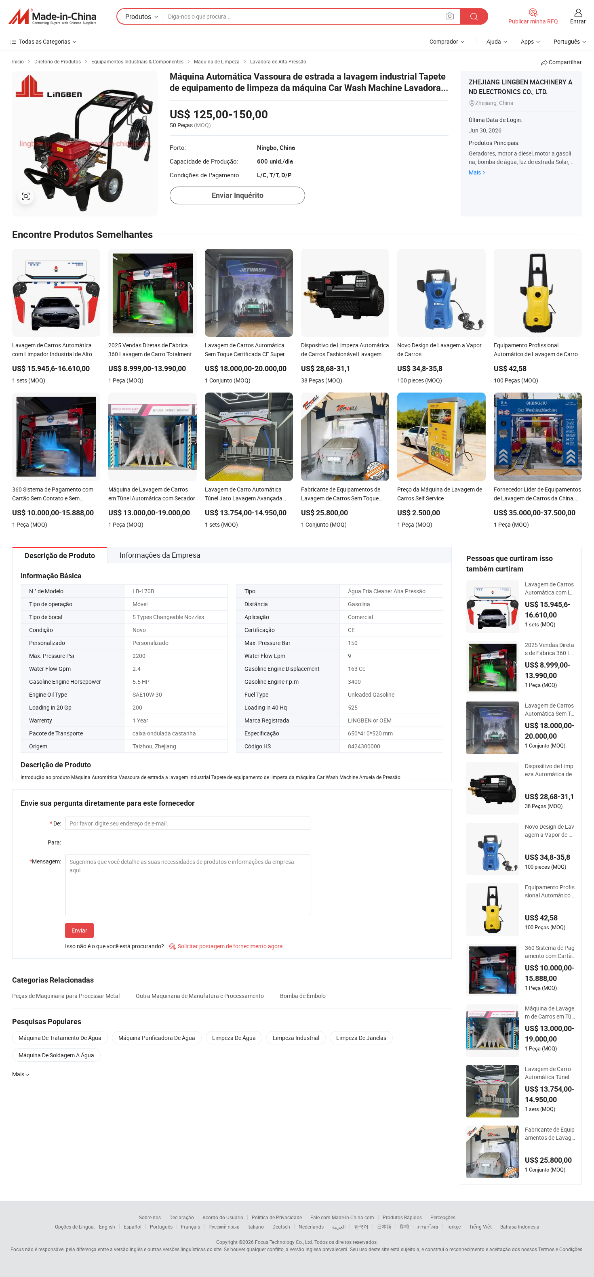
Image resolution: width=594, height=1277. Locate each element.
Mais (475, 172)
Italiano (255, 1226)
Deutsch (281, 1226)
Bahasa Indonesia (519, 1226)
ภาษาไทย (427, 1226)
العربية (338, 1226)
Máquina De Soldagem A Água (56, 1055)
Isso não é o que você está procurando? (114, 946)
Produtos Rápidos (402, 1217)
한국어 (361, 1226)
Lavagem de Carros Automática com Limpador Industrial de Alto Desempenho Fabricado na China (549, 588)
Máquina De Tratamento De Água (60, 1038)
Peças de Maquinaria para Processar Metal (66, 996)
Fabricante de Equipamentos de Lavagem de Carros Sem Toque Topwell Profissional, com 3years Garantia (550, 1134)
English (107, 1226)
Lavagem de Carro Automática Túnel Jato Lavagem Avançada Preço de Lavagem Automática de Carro (550, 1073)
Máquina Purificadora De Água (156, 1038)
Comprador (444, 41)
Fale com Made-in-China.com (342, 1217)
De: (55, 823)
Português (161, 1226)
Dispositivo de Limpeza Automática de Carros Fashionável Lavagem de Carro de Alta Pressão (550, 770)
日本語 (384, 1226)
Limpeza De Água (234, 1038)
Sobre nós (150, 1217)
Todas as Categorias (44, 41)
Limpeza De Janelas (361, 1038)
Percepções (442, 1217)
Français (190, 1226)
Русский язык (224, 1226)
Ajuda (494, 41)
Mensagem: (45, 861)
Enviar (79, 930)
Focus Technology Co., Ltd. (284, 1242)
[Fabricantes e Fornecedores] (52, 16)
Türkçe (454, 1226)
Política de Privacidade (277, 1217)
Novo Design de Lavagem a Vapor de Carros (550, 831)
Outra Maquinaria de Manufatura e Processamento (200, 996)
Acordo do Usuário (222, 1217)
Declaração (181, 1217)
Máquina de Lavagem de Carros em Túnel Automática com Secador (550, 1012)
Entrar (578, 21)
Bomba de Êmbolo (303, 996)
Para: (54, 842)
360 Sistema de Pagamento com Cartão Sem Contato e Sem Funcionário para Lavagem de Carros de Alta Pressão (550, 952)
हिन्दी (404, 1226)
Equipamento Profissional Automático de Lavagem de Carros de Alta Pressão (550, 891)
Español (132, 1226)
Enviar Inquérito (237, 195)
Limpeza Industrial (296, 1038)
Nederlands (311, 1226)
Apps (527, 41)
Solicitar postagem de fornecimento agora (226, 946)
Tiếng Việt (480, 1226)
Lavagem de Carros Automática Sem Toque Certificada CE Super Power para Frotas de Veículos (550, 710)
